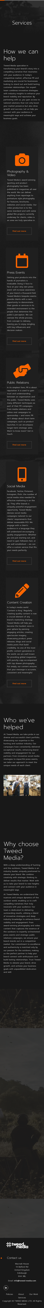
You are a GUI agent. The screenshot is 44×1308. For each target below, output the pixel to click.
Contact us (14, 1258)
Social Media (16, 486)
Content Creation (19, 602)
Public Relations (18, 382)
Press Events (16, 272)
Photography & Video (18, 173)
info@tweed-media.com (25, 1280)
